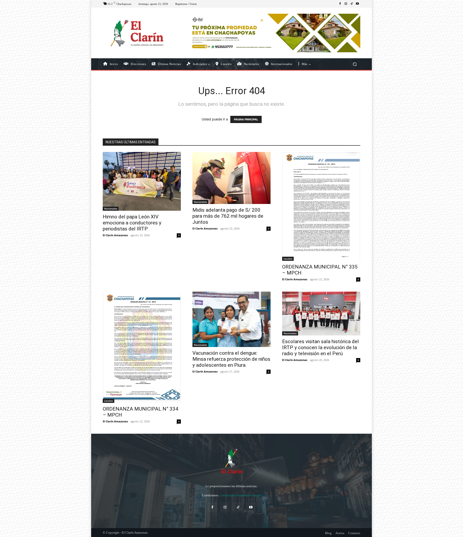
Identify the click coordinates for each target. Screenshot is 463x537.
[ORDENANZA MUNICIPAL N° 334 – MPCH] (142, 347)
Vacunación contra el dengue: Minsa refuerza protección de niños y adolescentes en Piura (231, 359)
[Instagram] (346, 4)
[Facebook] (340, 4)
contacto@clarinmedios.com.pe (240, 495)
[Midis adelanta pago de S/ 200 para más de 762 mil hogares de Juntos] (231, 178)
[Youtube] (357, 4)
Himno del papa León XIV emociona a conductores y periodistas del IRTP (132, 223)
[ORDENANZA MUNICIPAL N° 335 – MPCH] (321, 206)
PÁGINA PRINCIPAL (246, 119)
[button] (354, 64)
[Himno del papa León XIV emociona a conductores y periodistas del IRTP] (142, 181)
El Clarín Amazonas (115, 235)
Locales (288, 258)
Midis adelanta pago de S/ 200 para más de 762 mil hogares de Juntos (227, 216)
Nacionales (110, 208)
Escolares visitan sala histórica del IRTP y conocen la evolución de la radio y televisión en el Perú (320, 347)
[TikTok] (351, 4)
